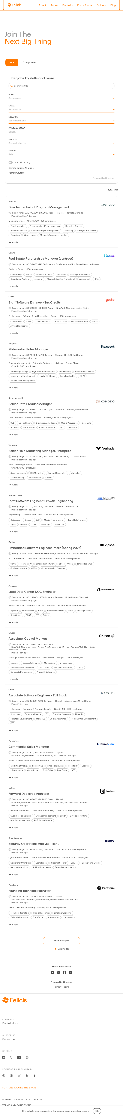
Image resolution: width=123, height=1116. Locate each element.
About (42, 5)
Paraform (13, 885)
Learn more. (83, 1111)
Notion (12, 788)
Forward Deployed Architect (29, 794)
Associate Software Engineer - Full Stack (38, 695)
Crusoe (12, 633)
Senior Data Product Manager (30, 404)
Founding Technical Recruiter (30, 891)
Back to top (63, 949)
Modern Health (16, 495)
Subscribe (8, 1039)
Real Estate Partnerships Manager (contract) (41, 258)
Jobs (11, 62)
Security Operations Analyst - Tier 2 (34, 844)
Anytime (20, 172)
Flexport (12, 343)
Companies (29, 62)
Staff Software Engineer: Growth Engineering (41, 501)
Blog (113, 5)
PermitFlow (14, 741)
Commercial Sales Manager (29, 747)
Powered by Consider (103, 178)
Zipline (12, 542)
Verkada (13, 445)
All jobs (28, 168)
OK (97, 1111)
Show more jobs (61, 940)
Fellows (101, 5)
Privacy (57, 987)
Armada (13, 586)
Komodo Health (16, 398)
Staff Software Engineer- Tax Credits (35, 302)
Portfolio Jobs (10, 1023)
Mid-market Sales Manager (28, 349)
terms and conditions (16, 1105)
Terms (66, 987)
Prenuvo (12, 201)
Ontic (11, 689)
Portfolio (67, 5)
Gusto (11, 296)
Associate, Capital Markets (28, 638)
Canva (12, 253)
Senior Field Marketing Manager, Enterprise (40, 451)
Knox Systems (15, 838)
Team (54, 5)
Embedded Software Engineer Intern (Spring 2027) (45, 548)
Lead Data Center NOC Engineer (32, 592)
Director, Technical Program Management (39, 207)
